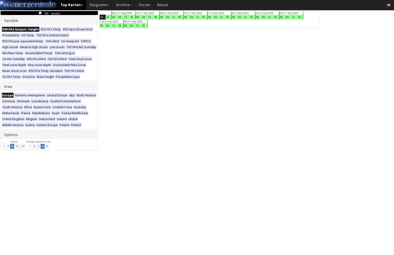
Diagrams (98, 5)
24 (22, 146)
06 (119, 17)
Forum (144, 5)
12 (17, 146)
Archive (123, 5)
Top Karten (70, 5)
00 (113, 17)
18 (107, 17)
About (162, 5)
